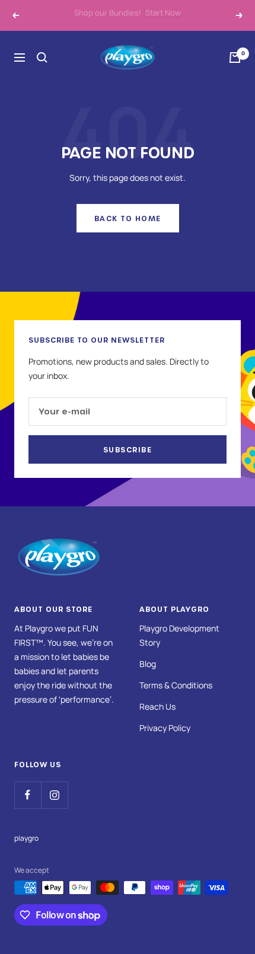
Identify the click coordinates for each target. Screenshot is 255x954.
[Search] (42, 57)
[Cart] (235, 57)
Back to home (127, 218)
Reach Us (157, 706)
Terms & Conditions (175, 685)
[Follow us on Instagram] (54, 794)
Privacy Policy (164, 727)
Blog (147, 663)
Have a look (185, 19)
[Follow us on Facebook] (27, 794)
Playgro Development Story (179, 635)
